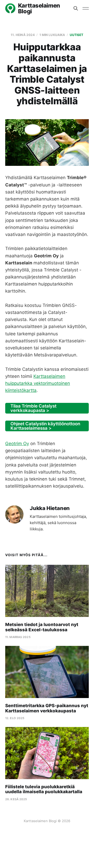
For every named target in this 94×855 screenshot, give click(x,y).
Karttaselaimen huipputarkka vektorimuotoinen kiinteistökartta (37, 383)
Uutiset (77, 35)
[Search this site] (76, 8)
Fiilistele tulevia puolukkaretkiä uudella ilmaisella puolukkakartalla (43, 789)
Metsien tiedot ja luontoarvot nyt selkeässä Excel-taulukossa (41, 627)
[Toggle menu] (86, 8)
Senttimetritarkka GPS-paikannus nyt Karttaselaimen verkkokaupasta (46, 708)
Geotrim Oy (17, 443)
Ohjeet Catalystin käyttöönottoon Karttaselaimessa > (45, 426)
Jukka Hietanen (50, 508)
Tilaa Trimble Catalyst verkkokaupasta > (33, 408)
